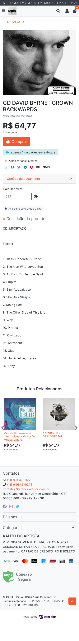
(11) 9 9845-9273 (19, 480)
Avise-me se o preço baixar (25, 208)
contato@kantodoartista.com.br (26, 489)
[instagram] (11, 506)
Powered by (30, 616)
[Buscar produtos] (58, 10)
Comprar (22, 455)
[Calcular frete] (35, 196)
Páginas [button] (10, 517)
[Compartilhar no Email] (38, 167)
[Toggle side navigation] (4, 11)
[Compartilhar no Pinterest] (31, 167)
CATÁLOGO (15, 22)
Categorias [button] (12, 527)
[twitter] (17, 506)
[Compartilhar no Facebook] (12, 167)
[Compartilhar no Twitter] (19, 167)
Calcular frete (13, 189)
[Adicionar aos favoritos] (8, 400)
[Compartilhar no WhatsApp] (6, 167)
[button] (67, 10)
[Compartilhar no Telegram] (25, 167)
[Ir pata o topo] (72, 601)
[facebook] (5, 506)
